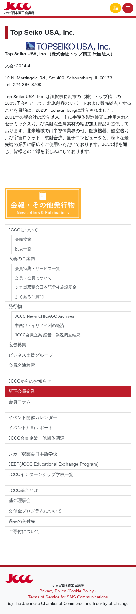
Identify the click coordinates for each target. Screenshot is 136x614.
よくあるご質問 (29, 296)
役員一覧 (23, 249)
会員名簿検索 (22, 365)
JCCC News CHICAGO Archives (44, 316)
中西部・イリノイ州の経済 (39, 325)
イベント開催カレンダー (33, 417)
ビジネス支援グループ (31, 355)
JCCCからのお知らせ (30, 381)
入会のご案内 (22, 258)
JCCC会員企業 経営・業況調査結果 (47, 335)
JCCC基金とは (23, 490)
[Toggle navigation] (128, 8)
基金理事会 (20, 500)
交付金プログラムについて (37, 510)
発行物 (15, 306)
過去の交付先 (22, 521)
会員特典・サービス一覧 (37, 268)
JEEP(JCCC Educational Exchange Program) (54, 464)
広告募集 (17, 344)
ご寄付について (24, 531)
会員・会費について (33, 278)
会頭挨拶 (23, 239)
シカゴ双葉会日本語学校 (33, 453)
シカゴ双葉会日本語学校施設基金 (46, 287)
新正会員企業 (22, 391)
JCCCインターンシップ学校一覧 (41, 474)
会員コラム (20, 401)
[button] (115, 8)
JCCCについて (23, 229)
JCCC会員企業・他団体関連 (37, 438)
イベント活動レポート (31, 427)
